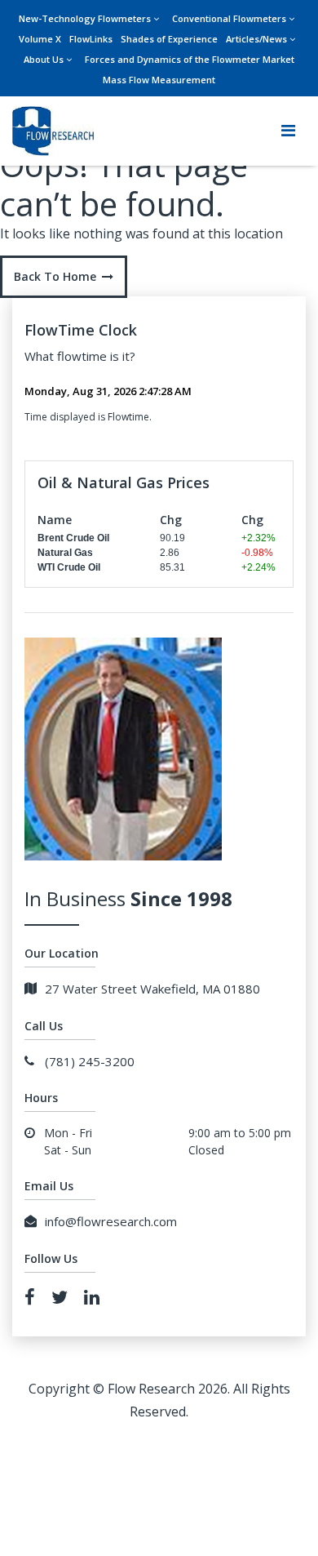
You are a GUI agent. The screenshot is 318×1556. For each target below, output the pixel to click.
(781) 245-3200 (90, 1061)
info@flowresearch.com (111, 1221)
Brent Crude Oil (73, 538)
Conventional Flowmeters (229, 18)
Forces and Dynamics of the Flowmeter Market (189, 59)
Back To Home (55, 276)
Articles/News (256, 39)
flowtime (82, 356)
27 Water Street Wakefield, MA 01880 (152, 988)
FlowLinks (91, 39)
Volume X (40, 39)
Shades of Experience (169, 39)
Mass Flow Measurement (159, 79)
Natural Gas (65, 552)
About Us (44, 59)
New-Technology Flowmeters (85, 18)
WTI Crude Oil (69, 567)
